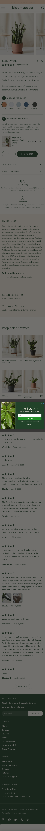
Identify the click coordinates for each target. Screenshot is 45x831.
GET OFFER (30, 418)
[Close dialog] (42, 403)
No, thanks (29, 424)
